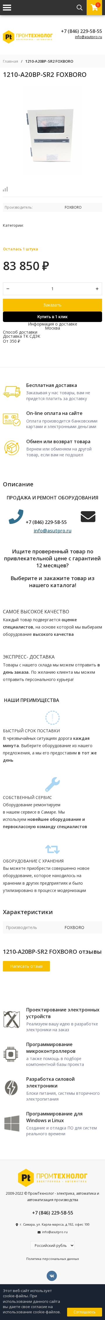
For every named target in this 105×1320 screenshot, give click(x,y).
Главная (10, 61)
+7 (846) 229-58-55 (81, 31)
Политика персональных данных (52, 1258)
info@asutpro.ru (88, 36)
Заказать (52, 305)
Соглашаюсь (85, 1312)
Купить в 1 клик (52, 316)
